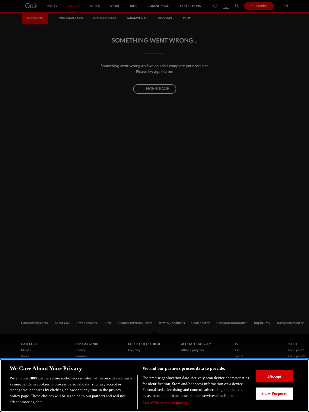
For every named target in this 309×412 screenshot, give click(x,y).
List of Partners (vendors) (164, 403)
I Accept (274, 376)
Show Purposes (274, 393)
